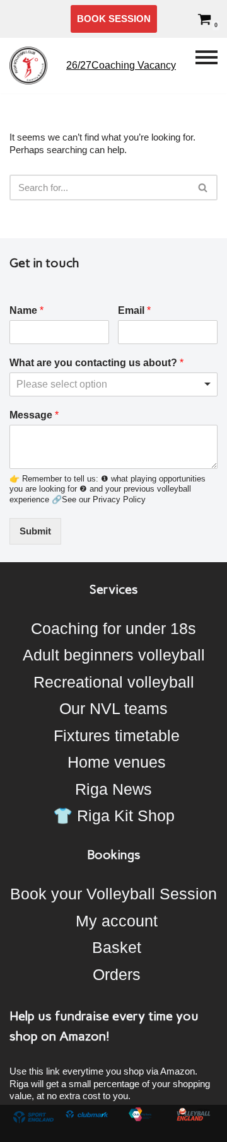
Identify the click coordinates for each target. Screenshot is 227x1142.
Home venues (116, 762)
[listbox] (113, 384)
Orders (117, 974)
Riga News (113, 789)
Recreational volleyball (113, 682)
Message (34, 415)
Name (26, 310)
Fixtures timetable (117, 735)
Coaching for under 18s (113, 628)
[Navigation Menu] (206, 65)
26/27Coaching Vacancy (121, 65)
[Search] (203, 187)
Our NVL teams (113, 708)
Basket (116, 947)
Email (134, 310)
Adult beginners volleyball (114, 655)
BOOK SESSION (114, 18)
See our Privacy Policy (104, 499)
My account (117, 921)
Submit (35, 531)
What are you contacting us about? (96, 362)
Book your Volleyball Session (113, 894)
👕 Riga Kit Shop (114, 815)
